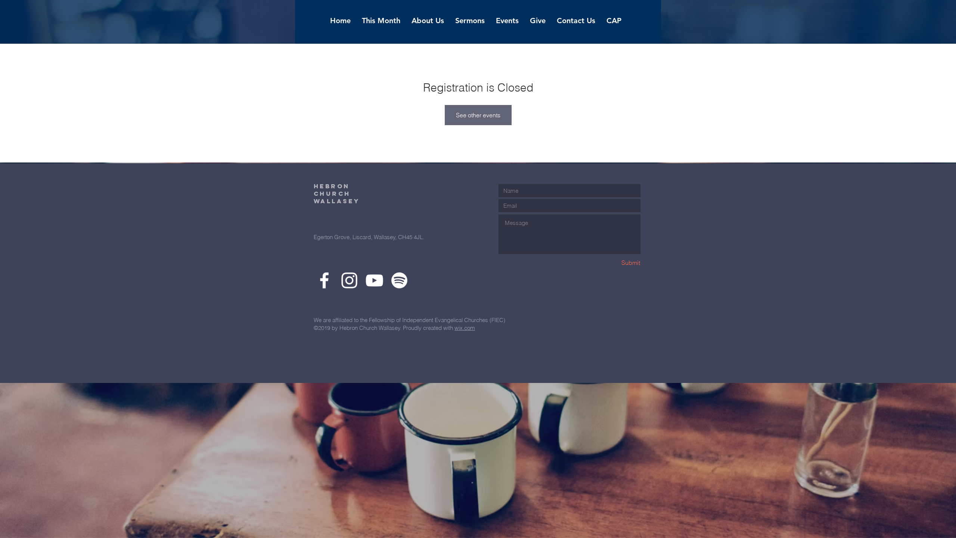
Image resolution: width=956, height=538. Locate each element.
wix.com (464, 327)
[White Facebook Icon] (324, 280)
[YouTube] (374, 280)
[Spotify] (399, 280)
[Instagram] (349, 280)
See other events (478, 115)
